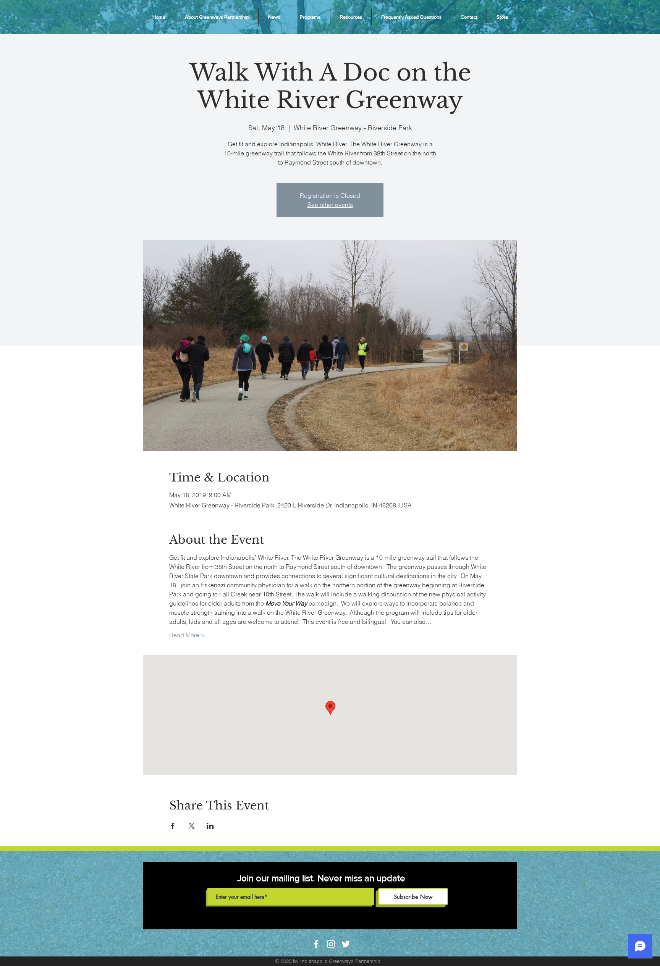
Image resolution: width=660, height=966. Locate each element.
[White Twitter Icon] (345, 944)
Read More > (187, 635)
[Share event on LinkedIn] (210, 826)
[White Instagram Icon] (330, 944)
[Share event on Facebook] (172, 826)
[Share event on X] (191, 826)
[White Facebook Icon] (316, 944)
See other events (330, 204)
